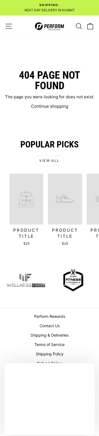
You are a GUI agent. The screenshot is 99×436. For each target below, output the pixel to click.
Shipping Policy (50, 354)
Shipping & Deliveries (49, 335)
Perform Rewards (49, 316)
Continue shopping (49, 106)
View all (49, 160)
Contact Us (50, 325)
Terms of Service (49, 344)
